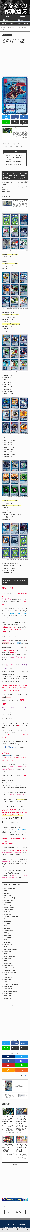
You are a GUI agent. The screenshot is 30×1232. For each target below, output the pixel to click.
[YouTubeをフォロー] (8, 1065)
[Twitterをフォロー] (21, 1056)
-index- (13, 151)
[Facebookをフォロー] (8, 1061)
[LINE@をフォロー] (21, 1065)
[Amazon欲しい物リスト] (8, 1070)
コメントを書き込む (15, 1212)
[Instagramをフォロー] (21, 1061)
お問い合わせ (21, 1224)
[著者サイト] (8, 1056)
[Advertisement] (15, 59)
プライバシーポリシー (8, 1224)
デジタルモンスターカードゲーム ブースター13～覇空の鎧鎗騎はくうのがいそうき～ (15, 157)
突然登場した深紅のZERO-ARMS (14, 161)
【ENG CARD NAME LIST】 (14, 164)
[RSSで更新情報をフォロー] (21, 1070)
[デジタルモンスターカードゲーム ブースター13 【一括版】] (18, 652)
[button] (26, 572)
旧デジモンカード (8, 34)
